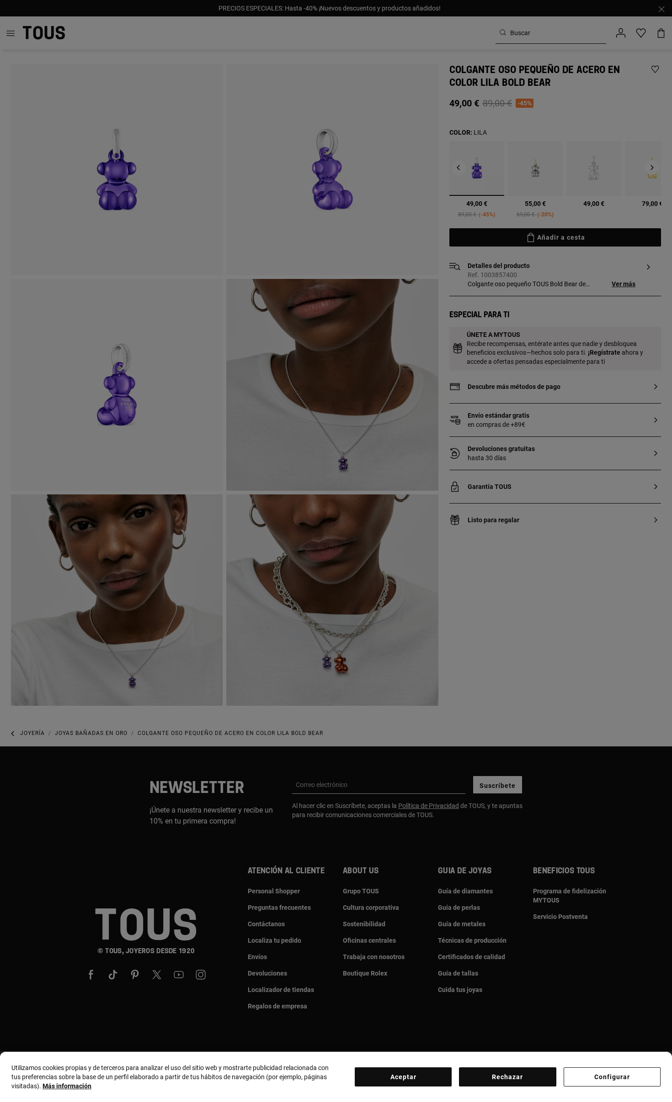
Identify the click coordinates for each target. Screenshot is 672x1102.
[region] (336, 1077)
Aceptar (403, 1077)
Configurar (612, 1077)
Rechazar (507, 1077)
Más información (67, 1086)
